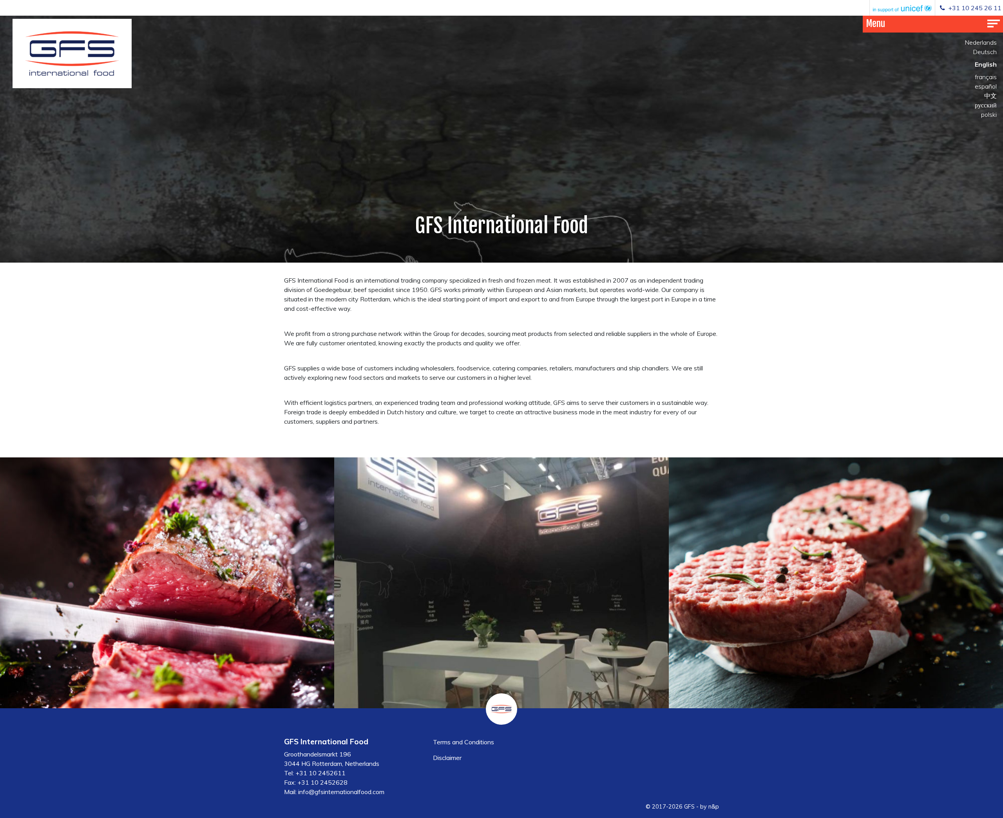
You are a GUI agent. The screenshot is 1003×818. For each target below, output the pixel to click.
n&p (713, 806)
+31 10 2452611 (320, 773)
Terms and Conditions (463, 742)
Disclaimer (447, 758)
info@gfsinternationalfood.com (341, 792)
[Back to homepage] (72, 53)
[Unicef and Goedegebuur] (902, 8)
